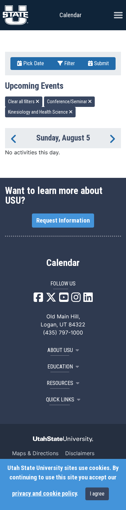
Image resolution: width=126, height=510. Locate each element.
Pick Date (33, 63)
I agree (97, 494)
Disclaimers (79, 453)
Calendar (63, 263)
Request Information (63, 220)
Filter (69, 63)
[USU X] (51, 299)
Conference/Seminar (67, 101)
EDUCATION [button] (60, 366)
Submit (101, 63)
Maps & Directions (35, 453)
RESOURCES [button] (60, 383)
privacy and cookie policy (44, 493)
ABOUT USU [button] (60, 350)
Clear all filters (22, 101)
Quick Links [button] (60, 399)
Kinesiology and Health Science (38, 112)
